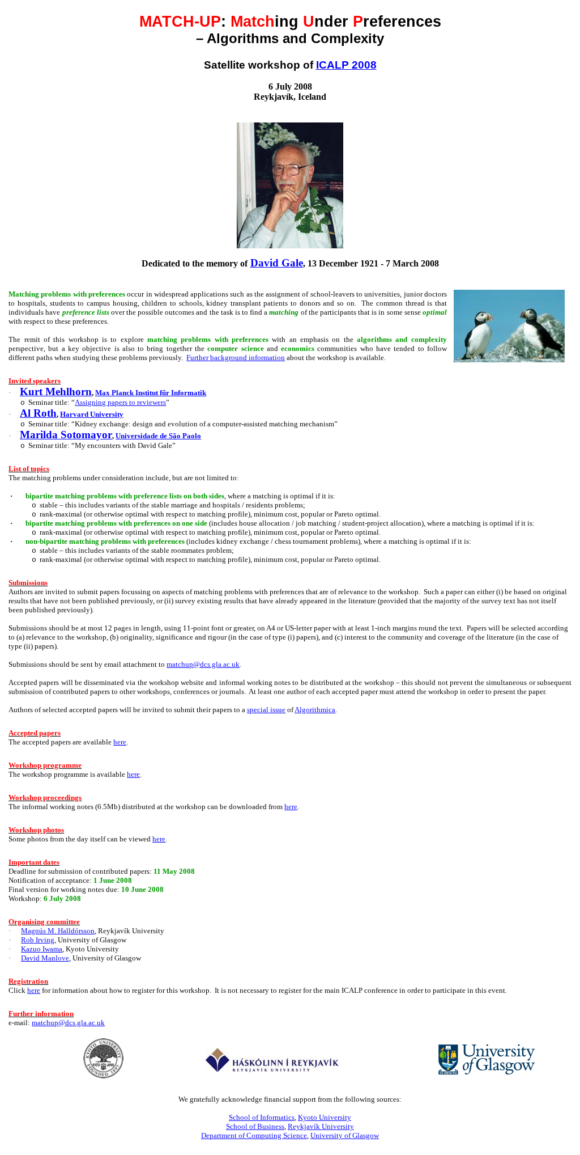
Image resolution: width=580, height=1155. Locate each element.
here (158, 839)
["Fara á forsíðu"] (272, 1069)
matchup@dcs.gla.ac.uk (203, 664)
